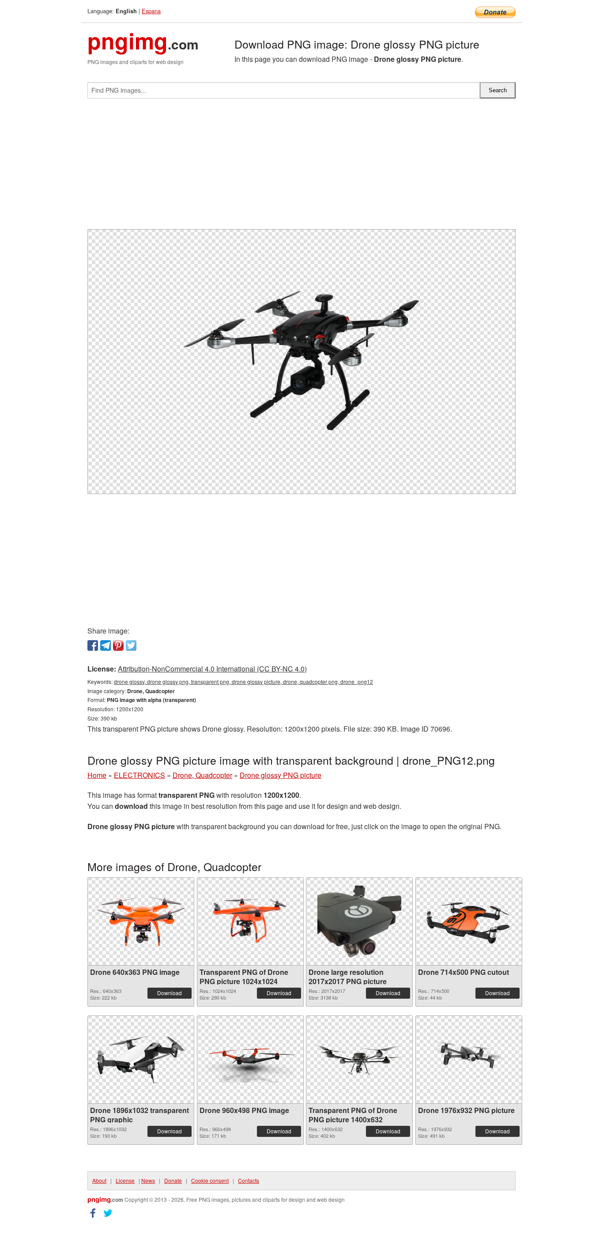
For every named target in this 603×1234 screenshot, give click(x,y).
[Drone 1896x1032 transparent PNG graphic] (141, 1059)
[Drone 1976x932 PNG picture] (469, 1059)
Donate (173, 1180)
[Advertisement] (301, 167)
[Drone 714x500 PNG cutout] (469, 921)
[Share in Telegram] (105, 645)
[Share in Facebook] (92, 645)
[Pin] (118, 645)
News (148, 1180)
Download (169, 992)
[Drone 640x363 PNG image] (141, 922)
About (99, 1180)
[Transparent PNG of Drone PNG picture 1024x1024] (250, 921)
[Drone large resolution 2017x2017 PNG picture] (359, 921)
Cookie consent (210, 1180)
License (125, 1180)
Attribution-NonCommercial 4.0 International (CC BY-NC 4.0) (212, 669)
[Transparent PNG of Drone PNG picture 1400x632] (359, 1059)
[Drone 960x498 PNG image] (250, 1060)
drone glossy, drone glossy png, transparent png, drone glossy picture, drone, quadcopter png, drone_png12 (243, 681)
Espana (151, 11)
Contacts (248, 1180)
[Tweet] (131, 645)
